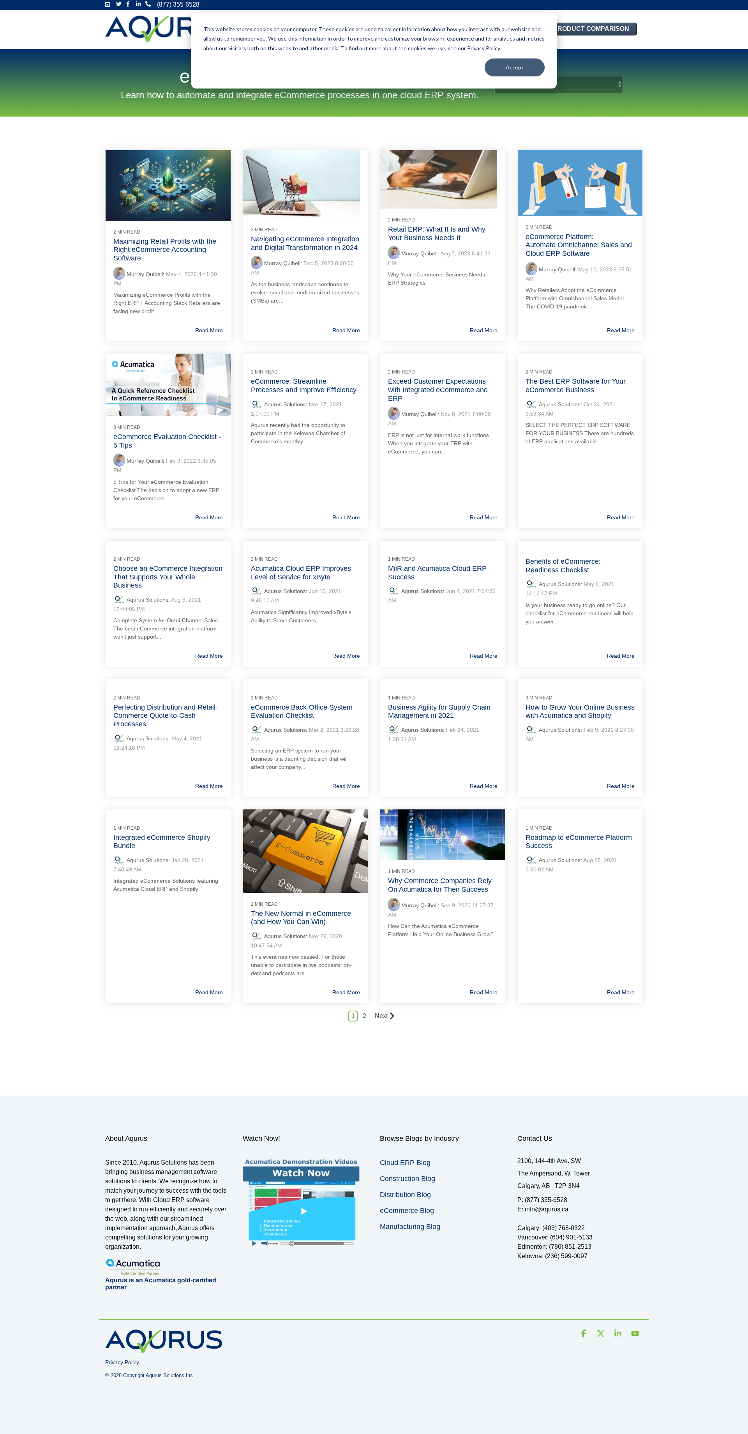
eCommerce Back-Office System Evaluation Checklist (302, 711)
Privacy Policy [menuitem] (122, 1362)
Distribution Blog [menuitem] (405, 1195)
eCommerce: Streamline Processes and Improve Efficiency (303, 385)
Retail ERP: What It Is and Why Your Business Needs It (436, 233)
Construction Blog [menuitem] (407, 1179)
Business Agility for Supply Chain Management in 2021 (439, 711)
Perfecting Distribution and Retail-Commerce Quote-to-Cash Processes (165, 715)
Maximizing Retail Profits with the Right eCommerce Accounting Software (164, 249)
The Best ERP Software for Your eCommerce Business (576, 385)
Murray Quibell (145, 274)
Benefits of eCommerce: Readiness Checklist (563, 566)
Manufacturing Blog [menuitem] (410, 1226)
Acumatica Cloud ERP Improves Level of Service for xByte (301, 573)
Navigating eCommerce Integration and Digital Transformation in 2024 (305, 243)
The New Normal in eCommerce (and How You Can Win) (301, 918)
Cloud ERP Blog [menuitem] (405, 1163)
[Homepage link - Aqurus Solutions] (163, 1350)
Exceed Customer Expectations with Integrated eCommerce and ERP (438, 389)
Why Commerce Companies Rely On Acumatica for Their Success (440, 885)
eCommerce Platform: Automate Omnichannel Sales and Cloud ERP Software (579, 245)
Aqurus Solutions (285, 404)
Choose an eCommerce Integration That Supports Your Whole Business (167, 577)
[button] (584, 1334)
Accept (515, 67)
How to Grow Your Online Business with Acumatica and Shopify (580, 711)
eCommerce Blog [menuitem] (407, 1210)
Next (381, 1016)
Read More (209, 330)
